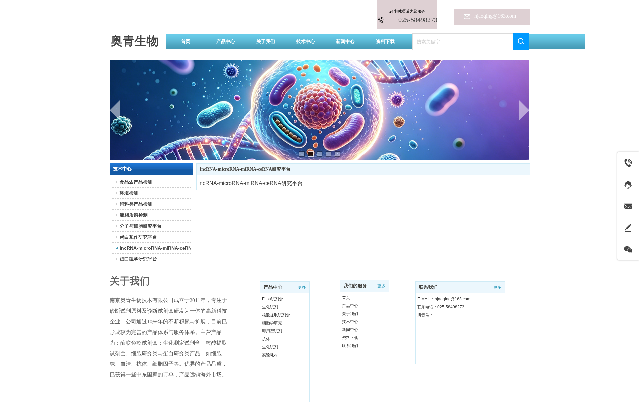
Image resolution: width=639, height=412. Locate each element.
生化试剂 (270, 307)
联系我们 (350, 345)
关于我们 (350, 313)
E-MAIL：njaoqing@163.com (443, 299)
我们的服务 (355, 285)
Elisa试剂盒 (272, 299)
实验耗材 (270, 355)
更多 (302, 287)
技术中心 (350, 321)
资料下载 (350, 337)
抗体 (266, 339)
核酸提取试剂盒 (276, 315)
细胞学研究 (272, 323)
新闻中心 (350, 329)
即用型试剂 (272, 331)
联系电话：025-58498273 (440, 307)
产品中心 (273, 287)
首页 (346, 297)
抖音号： (425, 315)
